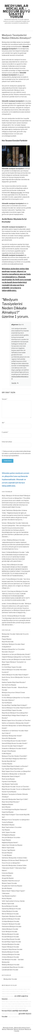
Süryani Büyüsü (7, 853)
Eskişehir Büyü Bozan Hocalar (12, 949)
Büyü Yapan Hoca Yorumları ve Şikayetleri (16, 771)
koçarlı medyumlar (6, 1006)
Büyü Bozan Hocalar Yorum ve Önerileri (15, 786)
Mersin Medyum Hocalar (10, 914)
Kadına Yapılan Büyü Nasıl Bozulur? (14, 682)
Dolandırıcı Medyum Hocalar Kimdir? (14, 748)
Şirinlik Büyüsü (7, 888)
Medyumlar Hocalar (10, 979)
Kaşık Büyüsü (6, 840)
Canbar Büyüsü (7, 764)
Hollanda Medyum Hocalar (15, 552)
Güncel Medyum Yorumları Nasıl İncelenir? (16, 708)
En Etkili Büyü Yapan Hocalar (12, 667)
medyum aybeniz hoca (10, 1001)
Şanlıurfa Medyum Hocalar (11, 919)
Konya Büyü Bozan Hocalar (11, 939)
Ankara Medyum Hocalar (15, 603)
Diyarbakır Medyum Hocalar (11, 916)
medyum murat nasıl (17, 993)
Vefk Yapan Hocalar (9, 832)
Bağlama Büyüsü (7, 804)
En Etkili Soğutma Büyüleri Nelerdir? (14, 809)
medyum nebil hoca (13, 1013)
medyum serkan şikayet (20, 1008)
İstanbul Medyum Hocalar (11, 944)
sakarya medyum (16, 991)
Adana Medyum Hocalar (10, 929)
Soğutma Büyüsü (7, 812)
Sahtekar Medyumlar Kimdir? (12, 736)
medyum (5, 49)
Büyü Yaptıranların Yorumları (12, 827)
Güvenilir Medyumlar (9, 738)
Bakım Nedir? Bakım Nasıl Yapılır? (13, 891)
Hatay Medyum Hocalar (10, 911)
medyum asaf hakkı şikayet (17, 1006)
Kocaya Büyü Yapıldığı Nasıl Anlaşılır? (14, 705)
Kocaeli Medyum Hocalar (10, 937)
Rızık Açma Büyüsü (8, 779)
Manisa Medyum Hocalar (10, 934)
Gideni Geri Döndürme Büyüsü (12, 845)
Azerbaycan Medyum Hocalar (17, 591)
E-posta (5, 432)
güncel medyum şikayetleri (17, 989)
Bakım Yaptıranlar (8, 848)
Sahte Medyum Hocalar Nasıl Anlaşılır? (15, 675)
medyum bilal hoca (6, 989)
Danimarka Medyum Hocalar (11, 926)
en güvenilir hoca (10, 1008)
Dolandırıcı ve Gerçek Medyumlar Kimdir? (16, 654)
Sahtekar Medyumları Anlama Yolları (14, 858)
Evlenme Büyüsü (7, 873)
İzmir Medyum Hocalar (9, 931)
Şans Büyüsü (6, 807)
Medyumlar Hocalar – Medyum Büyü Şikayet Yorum (16, 11)
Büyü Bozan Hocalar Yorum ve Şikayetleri (16, 789)
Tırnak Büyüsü (7, 855)
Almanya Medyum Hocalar (16, 616)
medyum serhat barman (13, 1016)
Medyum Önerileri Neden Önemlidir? (14, 756)
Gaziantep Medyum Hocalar (11, 909)
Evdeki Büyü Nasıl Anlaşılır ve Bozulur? (15, 766)
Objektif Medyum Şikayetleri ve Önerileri (16, 657)
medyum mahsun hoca (7, 993)
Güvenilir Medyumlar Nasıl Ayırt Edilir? (15, 799)
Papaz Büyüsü (6, 639)
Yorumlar (16, 1031)
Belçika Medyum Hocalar (10, 952)
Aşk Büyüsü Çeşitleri (9, 896)
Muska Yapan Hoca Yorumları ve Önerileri (16, 720)
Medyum (4, 1029)
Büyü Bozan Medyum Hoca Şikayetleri (15, 713)
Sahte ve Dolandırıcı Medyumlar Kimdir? (15, 723)
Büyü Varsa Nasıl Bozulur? (11, 802)
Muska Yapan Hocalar (9, 883)
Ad (3, 423)
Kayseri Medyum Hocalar (10, 947)
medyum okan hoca (26, 1003)
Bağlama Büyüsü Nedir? (10, 842)
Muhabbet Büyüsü (8, 825)
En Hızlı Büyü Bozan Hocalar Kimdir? (14, 741)
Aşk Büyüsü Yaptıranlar (10, 784)
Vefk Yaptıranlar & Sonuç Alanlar (13, 901)
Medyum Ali (28, 1029)
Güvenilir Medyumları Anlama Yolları (14, 865)
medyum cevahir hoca (7, 991)
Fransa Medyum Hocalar (14, 579)
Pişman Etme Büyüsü (9, 781)
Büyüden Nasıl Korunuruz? (11, 881)
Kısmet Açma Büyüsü (9, 792)
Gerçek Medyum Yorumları (11, 837)
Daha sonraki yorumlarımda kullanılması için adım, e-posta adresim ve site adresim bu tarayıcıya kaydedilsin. (16, 453)
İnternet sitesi (7, 442)
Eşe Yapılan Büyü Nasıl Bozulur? (13, 769)
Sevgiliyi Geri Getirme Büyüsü (12, 886)
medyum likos (26, 989)
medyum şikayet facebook (21, 1001)
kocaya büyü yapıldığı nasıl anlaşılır (15, 1011)
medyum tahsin (5, 1013)
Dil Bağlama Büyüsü (8, 835)
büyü (10, 103)
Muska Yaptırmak (8, 903)
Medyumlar (10, 1029)
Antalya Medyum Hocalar (10, 921)
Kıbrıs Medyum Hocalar (15, 565)
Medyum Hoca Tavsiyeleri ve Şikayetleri (16, 820)
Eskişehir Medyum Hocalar (11, 924)
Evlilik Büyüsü (6, 753)
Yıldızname (5, 893)
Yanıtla (13, 383)
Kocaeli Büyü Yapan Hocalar (11, 942)
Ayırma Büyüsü (7, 703)
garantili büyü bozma (12, 999)
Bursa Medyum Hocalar (10, 906)
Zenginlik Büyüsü (8, 878)
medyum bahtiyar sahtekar (8, 996)
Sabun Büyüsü (6, 876)
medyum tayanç (26, 993)
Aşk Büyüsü (6, 830)
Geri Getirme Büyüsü (9, 685)
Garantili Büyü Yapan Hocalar (12, 710)
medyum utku (23, 991)
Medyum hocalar (16, 192)
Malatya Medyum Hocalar (16, 540)
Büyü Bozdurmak (7, 642)
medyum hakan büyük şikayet (14, 1003)
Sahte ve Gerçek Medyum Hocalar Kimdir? (16, 659)
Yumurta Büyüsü (7, 822)
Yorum (4, 399)
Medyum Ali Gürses (19, 1029)
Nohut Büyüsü (7, 898)
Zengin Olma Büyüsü (9, 751)
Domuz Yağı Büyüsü (8, 850)
